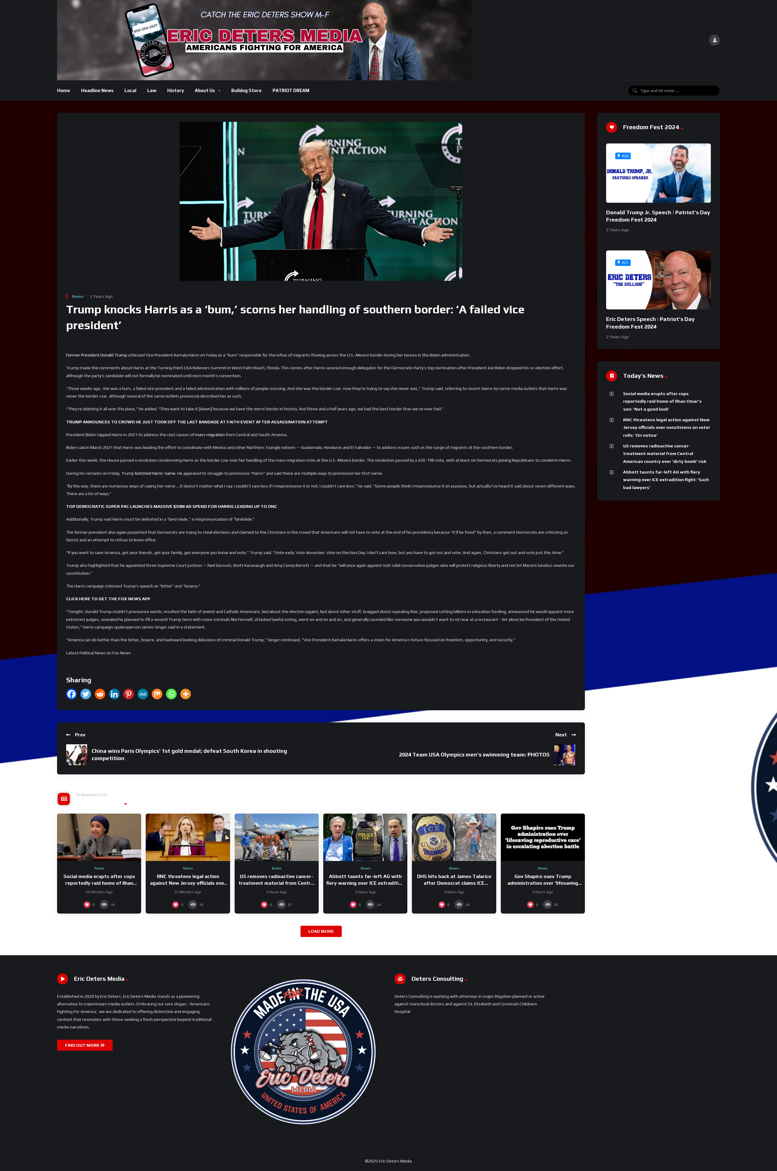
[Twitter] (85, 694)
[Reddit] (100, 694)
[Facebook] (71, 694)
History (175, 90)
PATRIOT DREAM (291, 90)
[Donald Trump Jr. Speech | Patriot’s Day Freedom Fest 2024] (658, 173)
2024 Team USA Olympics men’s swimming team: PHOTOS (474, 754)
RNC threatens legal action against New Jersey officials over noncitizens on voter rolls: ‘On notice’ (666, 427)
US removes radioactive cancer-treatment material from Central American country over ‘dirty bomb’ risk (664, 453)
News (78, 296)
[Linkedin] (114, 694)
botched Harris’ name (155, 473)
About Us (205, 90)
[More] (185, 694)
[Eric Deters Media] (264, 40)
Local (130, 90)
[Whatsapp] (171, 694)
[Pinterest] (128, 694)
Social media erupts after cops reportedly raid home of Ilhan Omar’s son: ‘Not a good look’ (99, 882)
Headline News (97, 90)
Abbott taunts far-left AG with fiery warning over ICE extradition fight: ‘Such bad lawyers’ (365, 882)
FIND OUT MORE (82, 1045)
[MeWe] (142, 694)
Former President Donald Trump (96, 355)
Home (63, 90)
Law (151, 90)
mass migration (210, 434)
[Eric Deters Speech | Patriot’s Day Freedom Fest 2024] (658, 280)
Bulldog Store (246, 90)
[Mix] (157, 694)
